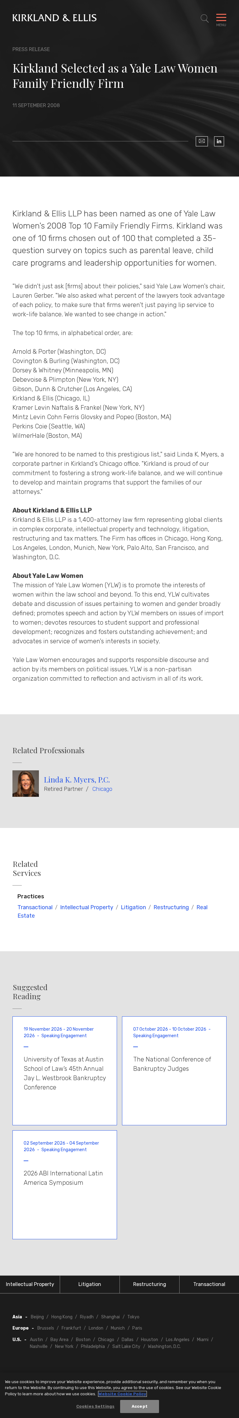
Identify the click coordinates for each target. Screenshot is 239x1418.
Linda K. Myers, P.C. (77, 779)
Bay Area (59, 1339)
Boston (83, 1339)
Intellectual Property (86, 907)
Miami (203, 1339)
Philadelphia (93, 1346)
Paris (137, 1328)
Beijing (37, 1317)
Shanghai (110, 1317)
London (96, 1328)
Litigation (133, 907)
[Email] (202, 141)
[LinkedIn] (219, 141)
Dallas (128, 1339)
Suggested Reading (30, 991)
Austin (36, 1339)
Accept (140, 1406)
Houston (149, 1339)
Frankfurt (71, 1328)
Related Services (27, 868)
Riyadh (87, 1317)
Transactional (35, 907)
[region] (119, 1395)
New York (64, 1346)
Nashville (39, 1346)
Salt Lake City (126, 1346)
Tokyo (133, 1317)
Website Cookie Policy (122, 1394)
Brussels (45, 1328)
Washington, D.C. (164, 1346)
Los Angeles (178, 1339)
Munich (118, 1328)
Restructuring (171, 907)
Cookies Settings (95, 1406)
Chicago (102, 789)
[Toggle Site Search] (204, 18)
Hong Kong (62, 1317)
